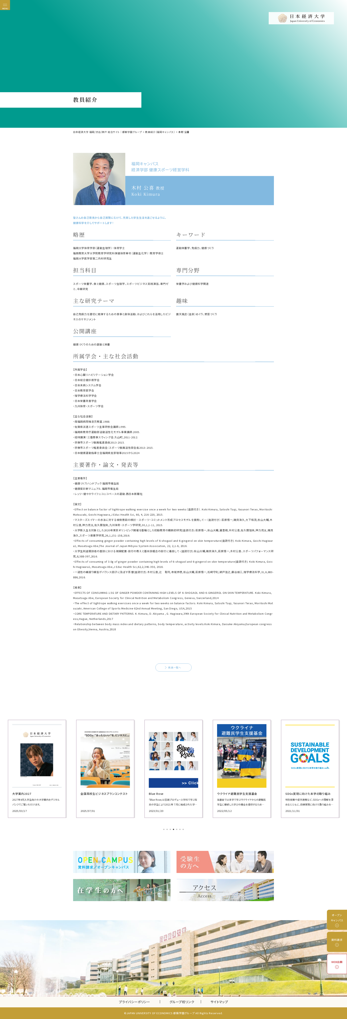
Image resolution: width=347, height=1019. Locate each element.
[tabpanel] (37, 769)
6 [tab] (180, 830)
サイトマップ (219, 1001)
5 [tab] (177, 830)
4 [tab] (174, 830)
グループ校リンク (185, 1001)
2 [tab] (167, 830)
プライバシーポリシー (134, 1001)
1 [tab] (164, 830)
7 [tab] (184, 830)
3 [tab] (171, 830)
